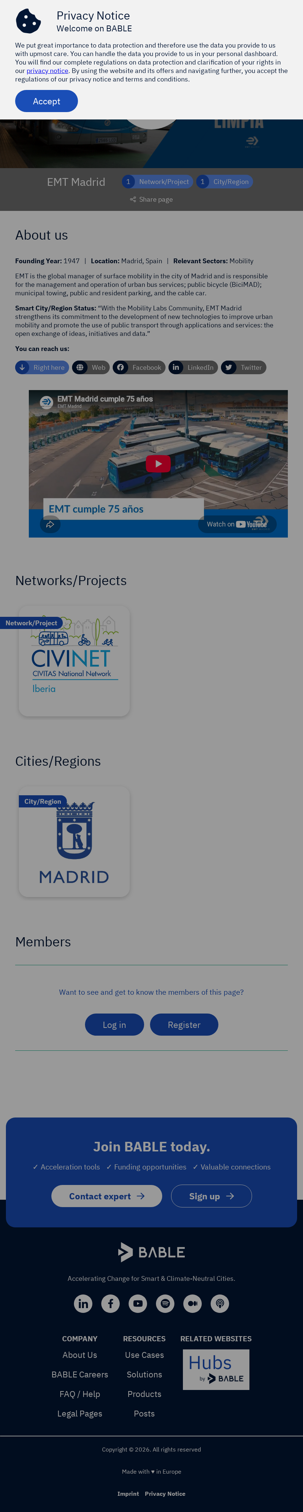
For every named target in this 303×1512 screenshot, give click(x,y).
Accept (46, 101)
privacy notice (47, 70)
